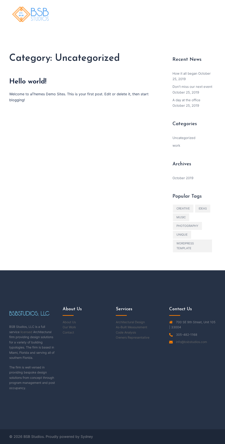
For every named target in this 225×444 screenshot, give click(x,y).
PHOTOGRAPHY (187, 225)
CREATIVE (183, 208)
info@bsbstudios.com (191, 342)
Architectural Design (130, 322)
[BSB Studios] (31, 14)
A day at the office (186, 100)
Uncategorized (183, 138)
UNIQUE (182, 234)
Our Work (69, 327)
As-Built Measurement (131, 327)
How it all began (184, 73)
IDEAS (203, 208)
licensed (26, 332)
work (176, 145)
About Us (69, 322)
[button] (205, 14)
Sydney (87, 436)
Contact (68, 332)
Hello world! (27, 81)
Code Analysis (126, 332)
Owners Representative (132, 337)
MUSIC (181, 217)
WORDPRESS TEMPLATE (185, 246)
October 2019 (182, 178)
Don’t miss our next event (192, 87)
